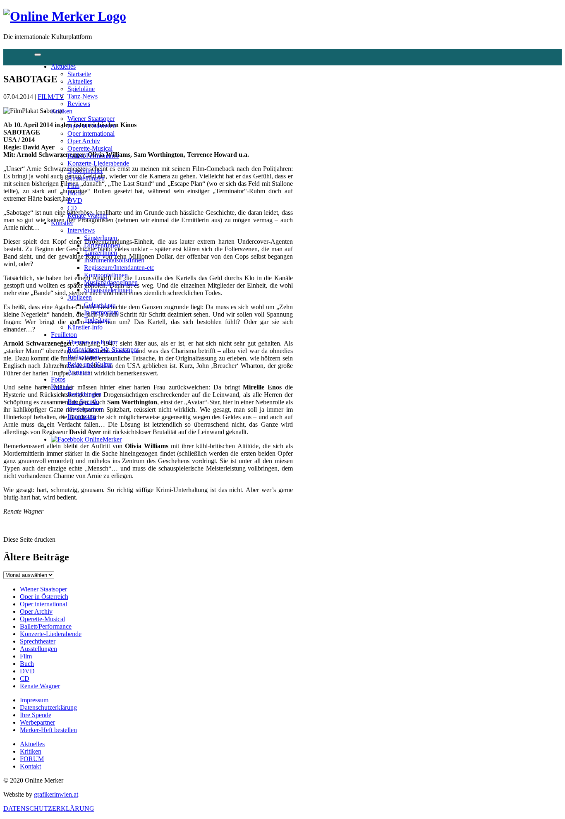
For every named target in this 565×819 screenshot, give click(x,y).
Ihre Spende (83, 401)
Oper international (91, 133)
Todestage (97, 319)
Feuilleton (64, 334)
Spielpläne (81, 88)
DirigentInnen (102, 245)
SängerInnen (100, 237)
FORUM (32, 758)
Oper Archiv (83, 140)
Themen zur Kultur (92, 342)
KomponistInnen (106, 275)
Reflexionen (83, 356)
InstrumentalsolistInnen (114, 260)
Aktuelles (63, 66)
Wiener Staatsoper (91, 118)
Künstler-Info (85, 327)
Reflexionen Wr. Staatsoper (103, 349)
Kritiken (61, 111)
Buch (74, 193)
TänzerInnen (100, 252)
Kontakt (61, 386)
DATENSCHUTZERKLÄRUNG (48, 808)
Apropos (78, 371)
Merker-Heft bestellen (48, 729)
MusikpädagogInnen (111, 282)
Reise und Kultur (89, 364)
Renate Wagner (87, 215)
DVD (74, 200)
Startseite (79, 73)
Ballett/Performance (93, 155)
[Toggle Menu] (37, 54)
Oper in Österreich (91, 126)
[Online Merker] (64, 16)
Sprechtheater (85, 170)
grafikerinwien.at (56, 794)
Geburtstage (99, 304)
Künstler (62, 222)
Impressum (81, 416)
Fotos (58, 379)
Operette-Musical (90, 148)
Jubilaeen (79, 297)
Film (73, 185)
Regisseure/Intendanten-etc (119, 267)
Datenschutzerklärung (48, 707)
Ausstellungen (86, 178)
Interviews (81, 230)
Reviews (78, 103)
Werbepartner (85, 409)
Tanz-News (82, 96)
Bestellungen (84, 394)
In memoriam (101, 312)
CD (72, 207)
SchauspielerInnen (108, 289)
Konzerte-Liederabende (98, 163)
